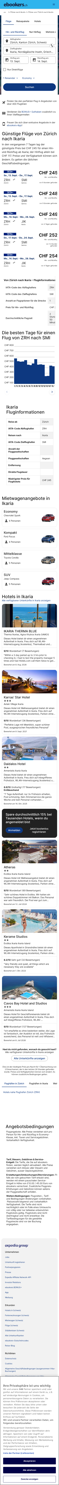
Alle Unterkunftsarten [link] (14, 1335)
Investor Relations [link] (13, 1282)
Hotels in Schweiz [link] (13, 1310)
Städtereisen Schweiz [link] (14, 1330)
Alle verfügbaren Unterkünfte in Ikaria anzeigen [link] (26, 600)
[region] (29, 1430)
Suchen (29, 87)
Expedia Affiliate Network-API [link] (18, 1277)
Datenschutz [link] (10, 1358)
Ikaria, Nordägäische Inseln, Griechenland (33, 51)
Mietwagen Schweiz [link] (14, 1320)
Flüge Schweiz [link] (11, 1325)
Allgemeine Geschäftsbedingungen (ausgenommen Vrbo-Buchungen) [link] (30, 1369)
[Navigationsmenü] (54, 4)
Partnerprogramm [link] (12, 1267)
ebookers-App (14, 125)
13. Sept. (15, 61)
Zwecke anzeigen (29, 1479)
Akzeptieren (29, 1461)
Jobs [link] (7, 1257)
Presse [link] (8, 1272)
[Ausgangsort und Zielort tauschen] (51, 45)
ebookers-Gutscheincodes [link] (16, 1340)
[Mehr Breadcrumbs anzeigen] (5, 12)
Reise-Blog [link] (10, 1345)
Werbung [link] (9, 1297)
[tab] (8, 21)
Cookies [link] (8, 1363)
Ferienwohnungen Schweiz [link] (17, 1315)
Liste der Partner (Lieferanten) (18, 1453)
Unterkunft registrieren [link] (15, 1262)
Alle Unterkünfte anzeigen (29, 1058)
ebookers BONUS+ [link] (13, 1287)
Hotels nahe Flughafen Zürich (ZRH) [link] (21, 1092)
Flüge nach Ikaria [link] (17, 12)
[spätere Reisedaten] (52, 391)
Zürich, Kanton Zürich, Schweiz (28, 42)
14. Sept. (42, 61)
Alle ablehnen (29, 1470)
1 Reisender (9, 78)
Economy (27, 78)
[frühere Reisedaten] (6, 391)
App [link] (6, 1292)
